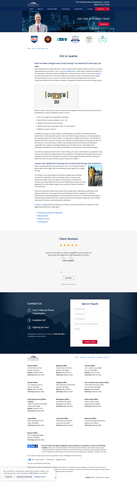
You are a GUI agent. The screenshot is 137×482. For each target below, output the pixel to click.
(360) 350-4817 (66, 389)
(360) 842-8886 (95, 389)
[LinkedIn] (32, 446)
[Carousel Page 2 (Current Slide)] (65, 272)
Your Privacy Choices (38, 459)
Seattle (34, 48)
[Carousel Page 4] (72, 272)
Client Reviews (78, 9)
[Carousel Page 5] (75, 272)
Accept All (8, 477)
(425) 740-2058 (37, 389)
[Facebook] (29, 446)
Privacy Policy (91, 357)
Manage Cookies (61, 459)
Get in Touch (90, 304)
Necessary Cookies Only (24, 477)
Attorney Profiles (52, 9)
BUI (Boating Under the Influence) (50, 213)
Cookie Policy (50, 459)
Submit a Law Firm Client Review (68, 284)
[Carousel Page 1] (61, 272)
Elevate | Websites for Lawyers (97, 477)
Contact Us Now (90, 342)
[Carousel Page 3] (68, 272)
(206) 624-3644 (37, 373)
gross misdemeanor (68, 71)
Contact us (39, 205)
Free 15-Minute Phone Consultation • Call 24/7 (93, 2)
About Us (40, 9)
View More (68, 278)
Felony (98, 73)
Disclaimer (83, 357)
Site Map (99, 357)
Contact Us (100, 9)
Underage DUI (42, 222)
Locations (90, 9)
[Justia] (36, 446)
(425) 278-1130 (66, 373)
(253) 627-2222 (95, 373)
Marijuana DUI (42, 216)
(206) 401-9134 (37, 408)
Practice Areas (66, 9)
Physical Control (43, 219)
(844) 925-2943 (102, 4)
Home (31, 9)
